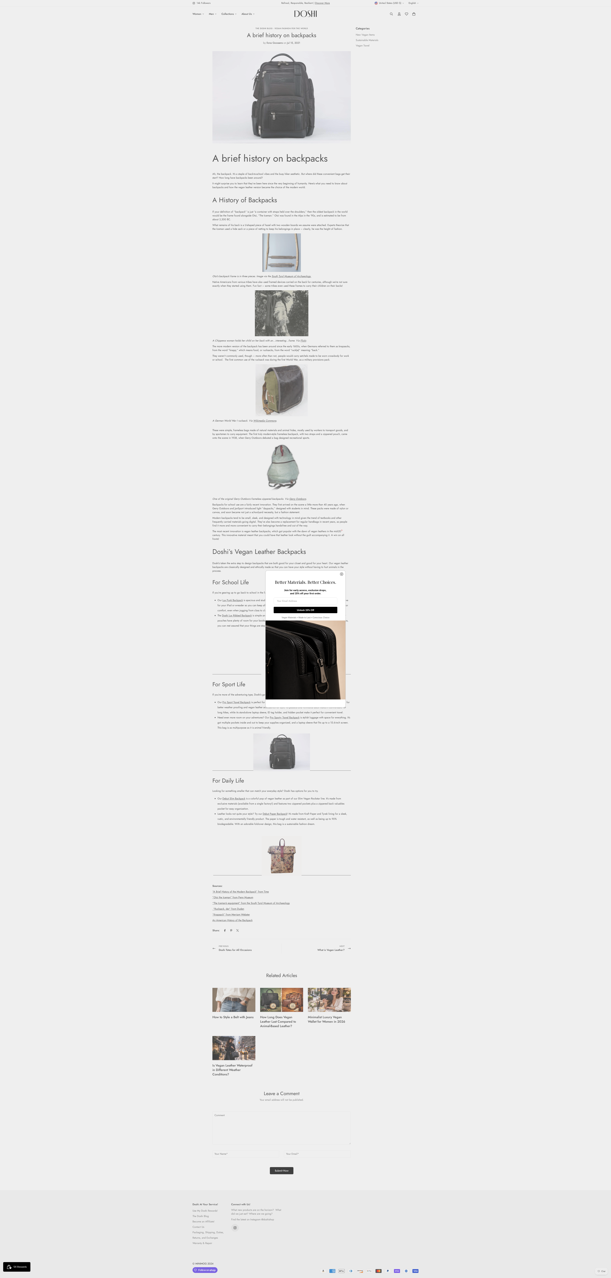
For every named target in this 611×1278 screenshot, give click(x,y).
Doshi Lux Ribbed (232, 615)
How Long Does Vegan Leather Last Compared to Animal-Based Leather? (278, 1021)
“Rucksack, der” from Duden (228, 909)
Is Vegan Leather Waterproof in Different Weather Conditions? (232, 1070)
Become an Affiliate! (203, 1221)
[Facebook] (225, 930)
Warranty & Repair (202, 1243)
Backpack (247, 615)
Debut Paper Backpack (275, 814)
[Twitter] (237, 930)
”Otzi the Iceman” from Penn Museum (232, 897)
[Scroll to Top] (604, 1260)
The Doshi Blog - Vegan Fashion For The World (282, 28)
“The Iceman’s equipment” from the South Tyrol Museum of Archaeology (251, 903)
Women (197, 14)
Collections (227, 14)
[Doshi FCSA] (305, 14)
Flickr (303, 340)
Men (211, 14)
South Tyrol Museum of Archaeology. (291, 276)
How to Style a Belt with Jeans (232, 1017)
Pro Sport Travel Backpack (236, 702)
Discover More (322, 3)
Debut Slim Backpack (233, 798)
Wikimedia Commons (264, 421)
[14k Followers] (235, 1228)
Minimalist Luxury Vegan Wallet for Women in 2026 (326, 1019)
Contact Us (198, 1227)
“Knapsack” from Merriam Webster (231, 914)
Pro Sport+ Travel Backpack (284, 717)
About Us (247, 14)
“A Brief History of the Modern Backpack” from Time (240, 891)
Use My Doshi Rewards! (205, 1211)
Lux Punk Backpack (232, 600)
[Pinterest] (231, 930)
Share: (216, 930)
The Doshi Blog (201, 1216)
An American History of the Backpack (232, 920)
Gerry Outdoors (297, 499)
